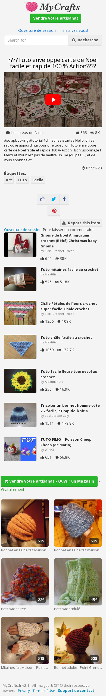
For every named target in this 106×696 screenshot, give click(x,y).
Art (9, 179)
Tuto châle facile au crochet (66, 337)
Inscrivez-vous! (75, 30)
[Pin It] (54, 211)
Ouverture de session (37, 30)
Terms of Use (44, 690)
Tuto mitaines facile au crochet (69, 269)
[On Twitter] (54, 199)
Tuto (22, 179)
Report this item (83, 222)
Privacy (24, 690)
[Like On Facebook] (42, 199)
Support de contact (76, 690)
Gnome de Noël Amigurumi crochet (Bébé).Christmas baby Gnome (68, 240)
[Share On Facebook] (64, 199)
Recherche (87, 39)
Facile (37, 179)
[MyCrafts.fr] (53, 6)
